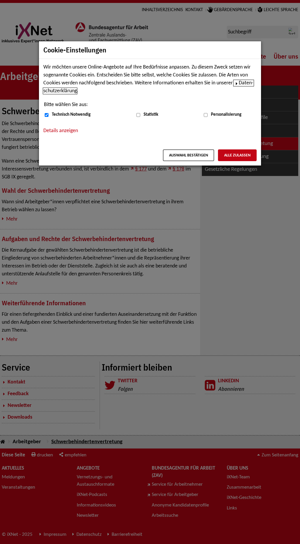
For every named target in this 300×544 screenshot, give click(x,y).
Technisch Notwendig (71, 114)
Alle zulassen (237, 155)
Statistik (151, 114)
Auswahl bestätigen (188, 155)
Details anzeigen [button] (60, 131)
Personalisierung (226, 114)
